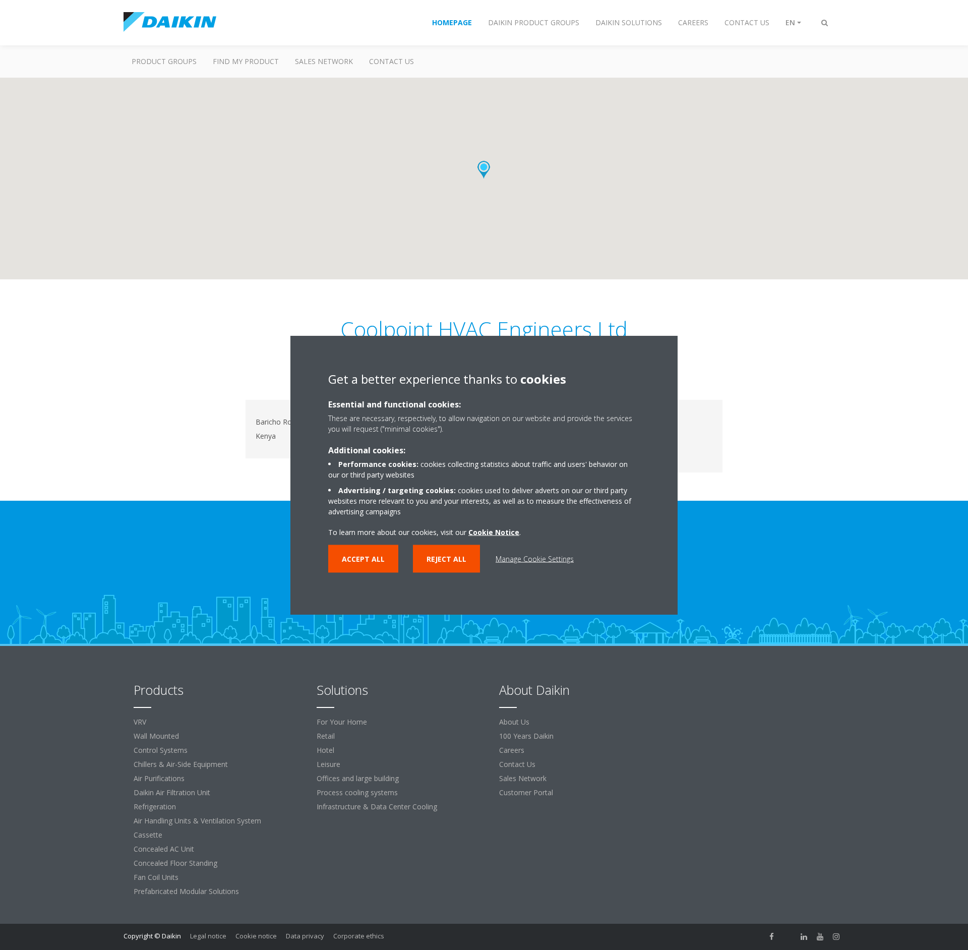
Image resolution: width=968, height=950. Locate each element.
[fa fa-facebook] (772, 937)
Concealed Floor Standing (175, 863)
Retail (326, 736)
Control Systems (161, 750)
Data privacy (305, 935)
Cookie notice (256, 935)
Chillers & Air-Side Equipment (181, 764)
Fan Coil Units (156, 877)
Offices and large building (358, 778)
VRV (140, 722)
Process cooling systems (357, 792)
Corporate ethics (358, 935)
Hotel (325, 750)
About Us (514, 722)
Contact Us (517, 764)
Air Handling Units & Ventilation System (197, 820)
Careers (511, 750)
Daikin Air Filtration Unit (172, 792)
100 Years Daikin (526, 736)
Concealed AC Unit (164, 849)
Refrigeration (155, 806)
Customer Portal (526, 792)
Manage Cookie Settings (535, 559)
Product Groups (164, 61)
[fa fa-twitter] (788, 937)
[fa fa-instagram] (836, 937)
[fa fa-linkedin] (804, 937)
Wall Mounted (156, 736)
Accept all (363, 559)
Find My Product (246, 61)
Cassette (148, 835)
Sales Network (324, 61)
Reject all (446, 559)
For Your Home (342, 722)
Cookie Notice (493, 532)
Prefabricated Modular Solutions (186, 891)
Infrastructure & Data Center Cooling (377, 806)
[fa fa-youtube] (820, 937)
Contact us (391, 61)
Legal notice (208, 935)
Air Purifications (159, 778)
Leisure (328, 764)
